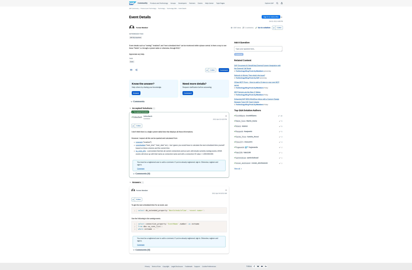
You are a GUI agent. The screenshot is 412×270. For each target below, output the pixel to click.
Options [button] (281, 17)
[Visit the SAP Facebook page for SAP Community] (254, 266)
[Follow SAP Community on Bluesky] (258, 266)
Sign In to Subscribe (271, 17)
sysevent (139, 142)
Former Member (142, 28)
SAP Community (134, 8)
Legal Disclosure (177, 266)
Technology (161, 8)
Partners (192, 3)
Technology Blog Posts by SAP (247, 78)
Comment (224, 70)
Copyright (166, 266)
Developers (182, 3)
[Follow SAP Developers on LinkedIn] (266, 266)
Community (142, 3)
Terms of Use (156, 266)
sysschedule (140, 145)
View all (237, 169)
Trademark (188, 266)
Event (131, 61)
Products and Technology (159, 3)
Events (200, 3)
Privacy (147, 266)
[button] (274, 28)
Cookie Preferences (209, 266)
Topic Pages (220, 3)
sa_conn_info (141, 151)
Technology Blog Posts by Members (250, 71)
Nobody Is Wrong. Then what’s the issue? (249, 75)
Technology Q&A (172, 8)
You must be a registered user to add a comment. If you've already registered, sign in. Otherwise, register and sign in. (177, 163)
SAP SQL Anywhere (135, 37)
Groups (173, 3)
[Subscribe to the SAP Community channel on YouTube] (262, 266)
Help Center (209, 3)
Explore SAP (269, 3)
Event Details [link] (182, 8)
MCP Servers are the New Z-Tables (247, 92)
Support (197, 266)
